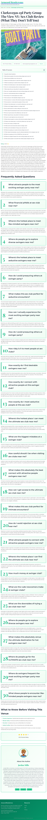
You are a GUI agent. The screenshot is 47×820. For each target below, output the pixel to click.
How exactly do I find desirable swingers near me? (15, 97)
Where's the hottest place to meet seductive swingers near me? (17, 84)
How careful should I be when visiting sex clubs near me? (16, 108)
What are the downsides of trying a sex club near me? (16, 127)
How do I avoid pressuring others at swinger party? (15, 86)
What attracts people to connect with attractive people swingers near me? (20, 119)
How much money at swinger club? (12, 123)
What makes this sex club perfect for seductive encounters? (17, 89)
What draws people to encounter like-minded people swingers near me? (19, 138)
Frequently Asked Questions (10, 74)
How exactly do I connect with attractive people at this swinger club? (19, 99)
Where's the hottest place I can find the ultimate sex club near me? (18, 121)
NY (5, 7)
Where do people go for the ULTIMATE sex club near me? (16, 134)
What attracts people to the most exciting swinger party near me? (18, 76)
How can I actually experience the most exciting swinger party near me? (19, 91)
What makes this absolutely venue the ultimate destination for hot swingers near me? (22, 132)
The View (8, 7)
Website (41, 63)
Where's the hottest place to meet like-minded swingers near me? (18, 80)
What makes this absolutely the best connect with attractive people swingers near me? (22, 110)
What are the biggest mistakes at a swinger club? (15, 106)
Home (2, 7)
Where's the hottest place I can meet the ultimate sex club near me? (18, 104)
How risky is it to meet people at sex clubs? (13, 95)
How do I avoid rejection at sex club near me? (14, 117)
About (25, 805)
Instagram (23, 789)
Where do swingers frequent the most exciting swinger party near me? (19, 136)
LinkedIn (29, 789)
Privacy (25, 809)
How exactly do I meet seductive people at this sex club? (16, 101)
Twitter (17, 789)
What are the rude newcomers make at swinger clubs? (16, 125)
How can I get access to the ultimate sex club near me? (16, 112)
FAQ (25, 807)
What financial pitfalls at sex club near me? (13, 78)
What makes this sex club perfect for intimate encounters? (16, 114)
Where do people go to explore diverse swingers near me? (16, 82)
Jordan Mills (23, 765)
